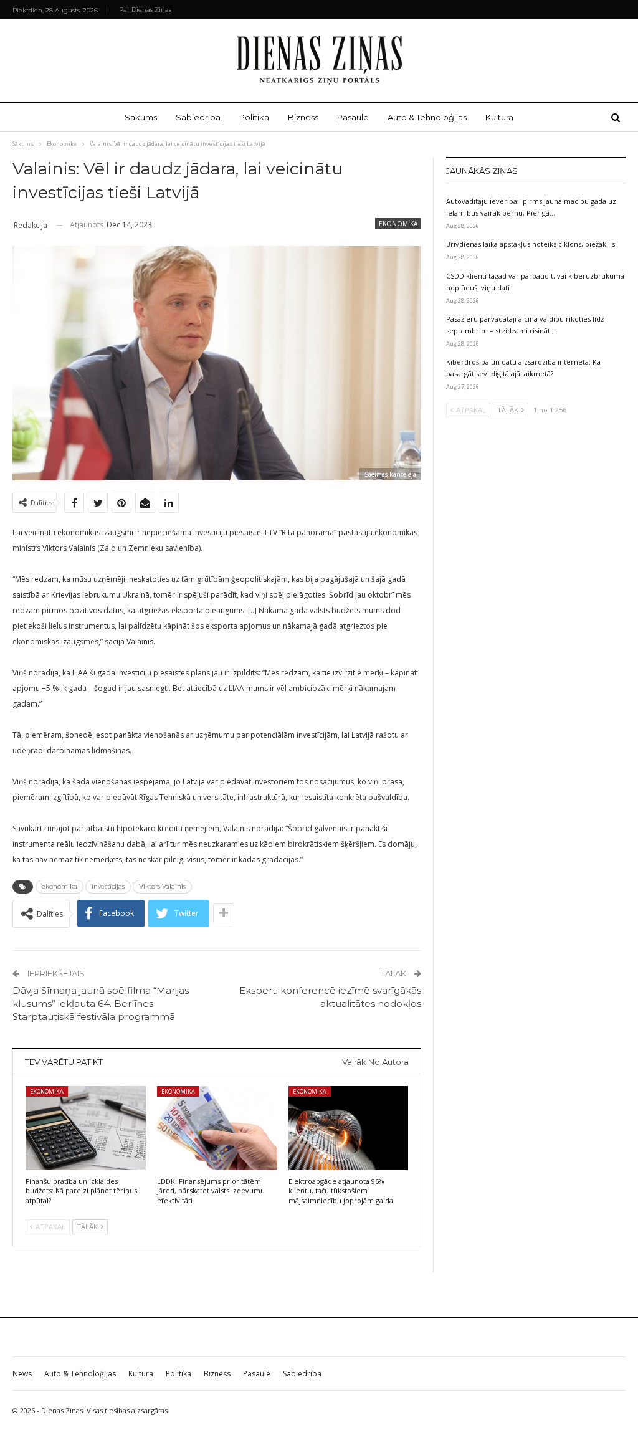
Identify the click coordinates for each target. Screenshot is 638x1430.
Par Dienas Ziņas (145, 10)
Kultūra (499, 117)
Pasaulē (353, 117)
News (22, 1373)
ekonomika (59, 886)
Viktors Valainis (162, 886)
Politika (254, 117)
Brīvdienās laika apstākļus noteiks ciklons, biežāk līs (530, 244)
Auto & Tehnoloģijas (427, 117)
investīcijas (108, 886)
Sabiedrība (198, 117)
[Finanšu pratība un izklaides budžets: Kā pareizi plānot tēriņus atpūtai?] (86, 1128)
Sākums (141, 117)
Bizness (303, 117)
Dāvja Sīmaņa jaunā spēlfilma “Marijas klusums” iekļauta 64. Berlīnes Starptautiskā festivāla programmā (100, 1003)
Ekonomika (398, 223)
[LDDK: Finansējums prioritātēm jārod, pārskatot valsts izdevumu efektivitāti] (217, 1128)
